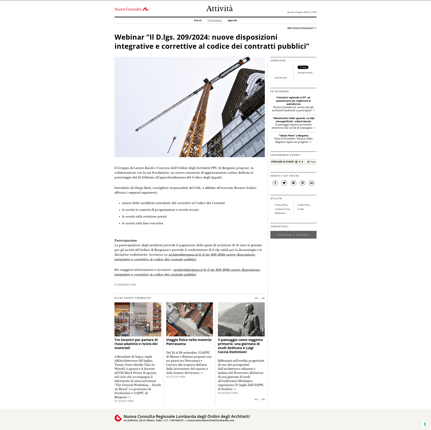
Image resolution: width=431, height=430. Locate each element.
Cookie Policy (303, 204)
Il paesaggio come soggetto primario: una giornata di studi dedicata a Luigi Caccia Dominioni (240, 345)
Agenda (232, 20)
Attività (219, 8)
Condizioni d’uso (282, 209)
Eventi (198, 20)
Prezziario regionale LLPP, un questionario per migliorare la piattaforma (293, 101)
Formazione (215, 20)
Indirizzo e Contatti (293, 234)
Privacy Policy (281, 204)
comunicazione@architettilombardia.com (210, 420)
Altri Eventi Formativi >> (302, 28)
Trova (312, 162)
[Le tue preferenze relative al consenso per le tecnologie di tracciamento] (425, 424)
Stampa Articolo (304, 72)
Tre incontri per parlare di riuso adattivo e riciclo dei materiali (136, 343)
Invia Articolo (281, 77)
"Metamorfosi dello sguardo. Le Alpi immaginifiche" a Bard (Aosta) (293, 120)
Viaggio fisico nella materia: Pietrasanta (189, 341)
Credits (300, 209)
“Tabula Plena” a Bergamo (293, 135)
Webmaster (280, 213)
